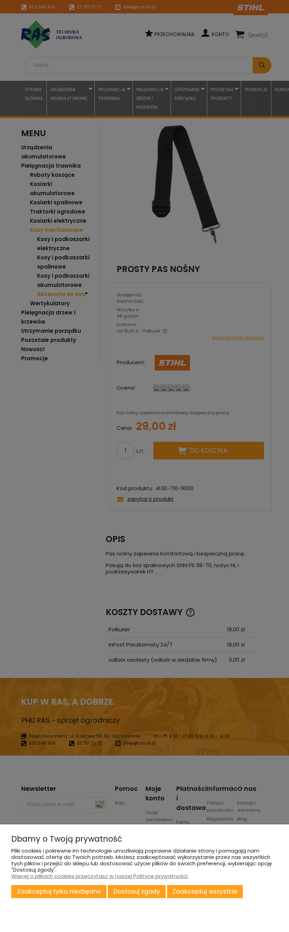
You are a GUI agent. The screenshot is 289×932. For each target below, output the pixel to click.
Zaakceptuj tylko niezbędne (59, 891)
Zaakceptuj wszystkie (204, 891)
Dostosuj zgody (136, 891)
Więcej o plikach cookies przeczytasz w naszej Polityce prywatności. (100, 876)
